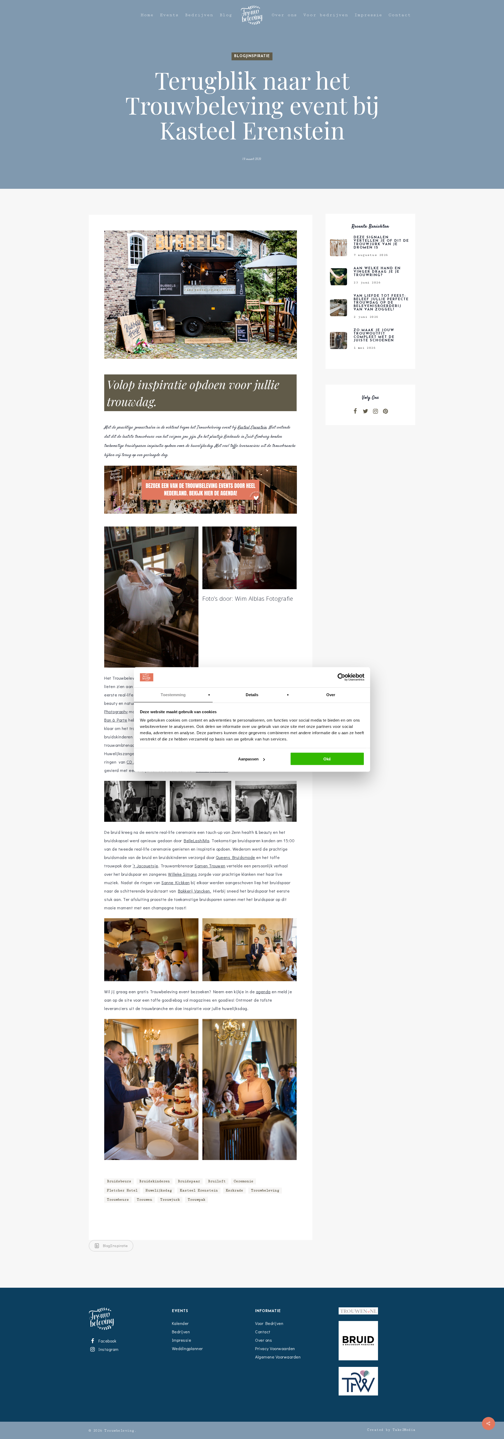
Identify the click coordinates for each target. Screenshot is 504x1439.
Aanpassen (248, 759)
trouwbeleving (265, 1190)
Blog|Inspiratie (252, 56)
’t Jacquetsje (145, 865)
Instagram (108, 1349)
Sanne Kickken (175, 882)
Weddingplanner (187, 1348)
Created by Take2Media (391, 1430)
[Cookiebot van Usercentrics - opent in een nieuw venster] (341, 677)
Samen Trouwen (210, 865)
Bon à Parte (115, 720)
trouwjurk (170, 1200)
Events (169, 15)
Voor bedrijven (325, 15)
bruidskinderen (154, 1181)
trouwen (144, 1200)
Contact (399, 15)
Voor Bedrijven (269, 1323)
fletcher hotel (122, 1190)
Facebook (107, 1341)
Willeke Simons (182, 874)
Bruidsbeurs (119, 1181)
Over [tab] (330, 694)
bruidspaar (189, 1181)
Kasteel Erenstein (252, 428)
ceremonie (243, 1181)
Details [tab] (252, 694)
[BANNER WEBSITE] (200, 516)
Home (147, 15)
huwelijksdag (158, 1190)
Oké (327, 759)
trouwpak (196, 1200)
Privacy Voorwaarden (275, 1348)
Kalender (180, 1323)
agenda (263, 991)
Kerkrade (234, 1190)
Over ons (284, 15)
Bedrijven (199, 15)
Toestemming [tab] (173, 694)
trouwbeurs (118, 1200)
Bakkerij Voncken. (194, 891)
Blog (225, 15)
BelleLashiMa (196, 840)
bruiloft (217, 1181)
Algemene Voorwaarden (278, 1357)
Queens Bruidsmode (235, 857)
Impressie (368, 15)
